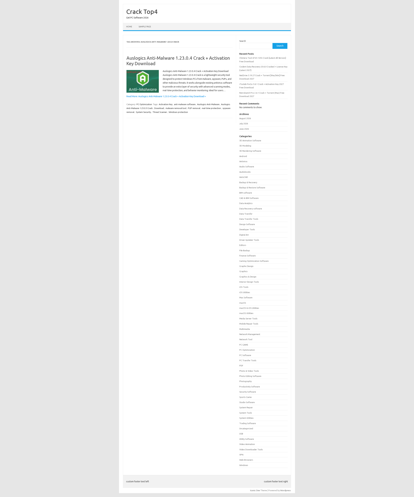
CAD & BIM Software (249, 198)
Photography (245, 381)
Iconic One (255, 490)
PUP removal (194, 108)
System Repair (246, 407)
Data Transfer (245, 214)
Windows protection (178, 112)
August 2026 (245, 118)
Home (129, 27)
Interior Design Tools (249, 282)
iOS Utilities (244, 292)
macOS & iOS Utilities (249, 308)
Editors (242, 245)
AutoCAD (243, 177)
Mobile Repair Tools (248, 324)
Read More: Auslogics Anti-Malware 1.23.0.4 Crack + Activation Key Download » (166, 96)
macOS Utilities (246, 313)
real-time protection (211, 108)
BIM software (245, 193)
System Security (143, 112)
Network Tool (245, 339)
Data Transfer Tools (248, 219)
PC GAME (243, 345)
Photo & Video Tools (249, 371)
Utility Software (246, 439)
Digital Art (244, 235)
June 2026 (244, 129)
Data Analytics (246, 203)
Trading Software (247, 423)
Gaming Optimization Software (254, 261)
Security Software (247, 392)
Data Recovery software (250, 208)
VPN (241, 455)
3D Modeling (245, 146)
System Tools (245, 413)
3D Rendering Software (250, 151)
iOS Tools (243, 287)
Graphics (243, 271)
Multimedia (244, 329)
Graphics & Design (247, 277)
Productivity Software (249, 386)
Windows (243, 465)
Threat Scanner (160, 112)
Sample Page (145, 27)
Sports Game (245, 397)
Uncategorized (246, 428)
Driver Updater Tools (249, 240)
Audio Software (246, 166)
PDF (241, 365)
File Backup (244, 250)
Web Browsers (246, 460)
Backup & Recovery (248, 182)
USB (241, 433)
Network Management (249, 334)
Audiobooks (245, 172)
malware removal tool (176, 108)
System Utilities (246, 418)
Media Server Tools (248, 318)
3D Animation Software (250, 140)
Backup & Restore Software (252, 187)
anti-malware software (185, 104)
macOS (242, 303)
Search (242, 41)
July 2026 (243, 123)
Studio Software (247, 402)
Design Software (247, 224)
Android (243, 156)
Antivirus (243, 161)
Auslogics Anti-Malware (208, 104)
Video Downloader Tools (251, 449)
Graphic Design (246, 266)
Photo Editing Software (250, 376)
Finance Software (247, 255)
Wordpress (285, 490)
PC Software (245, 355)
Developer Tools (247, 229)
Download (159, 108)
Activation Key (165, 104)
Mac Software (245, 297)
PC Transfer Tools (247, 360)
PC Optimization (144, 104)
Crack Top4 (142, 11)
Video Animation (247, 444)
